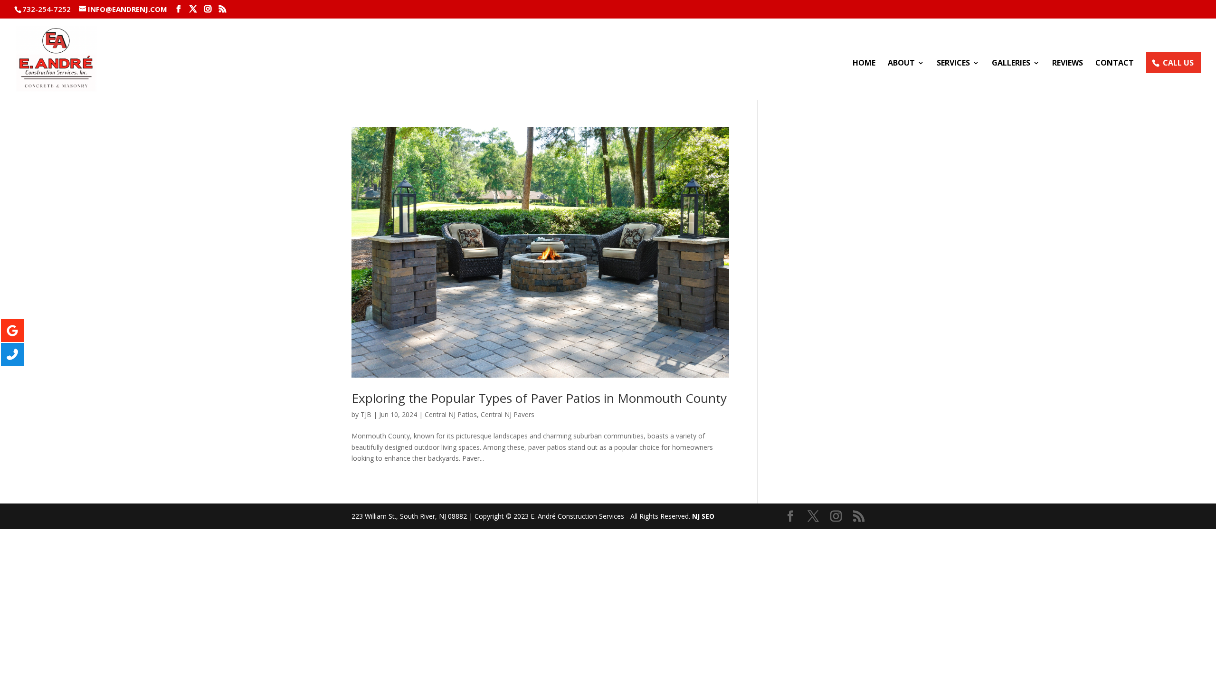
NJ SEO (703, 516)
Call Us (1178, 62)
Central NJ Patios (451, 414)
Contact (1114, 63)
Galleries (1011, 63)
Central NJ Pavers (507, 414)
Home (864, 63)
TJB (366, 414)
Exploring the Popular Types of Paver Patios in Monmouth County (539, 398)
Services (953, 63)
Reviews (1067, 63)
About (901, 63)
